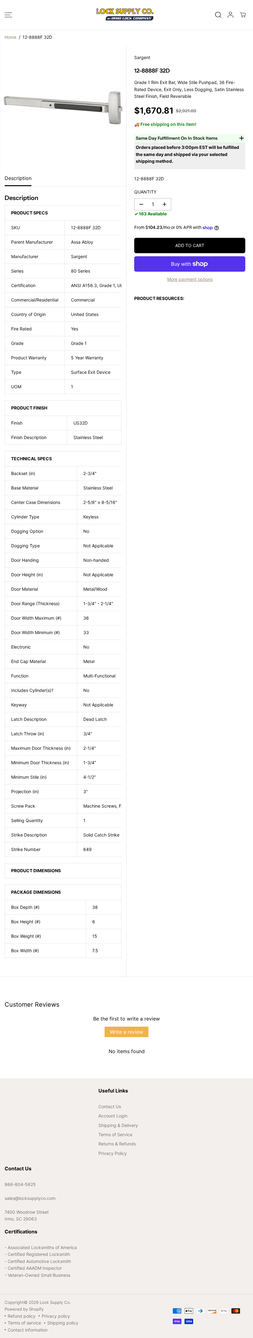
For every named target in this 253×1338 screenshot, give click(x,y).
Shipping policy (62, 1322)
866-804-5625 (20, 1184)
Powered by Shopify (24, 1309)
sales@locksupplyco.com (30, 1198)
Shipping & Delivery (118, 1125)
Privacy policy (56, 1316)
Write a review (126, 1032)
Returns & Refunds (117, 1143)
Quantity (145, 191)
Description (18, 178)
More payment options (190, 279)
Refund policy (21, 1316)
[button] (8, 15)
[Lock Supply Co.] (125, 15)
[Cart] (242, 14)
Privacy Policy (112, 1153)
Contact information (28, 1329)
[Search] (218, 14)
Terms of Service (115, 1134)
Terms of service (24, 1322)
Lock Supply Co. (55, 1302)
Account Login (112, 1115)
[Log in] (230, 14)
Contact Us (109, 1106)
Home (10, 37)
